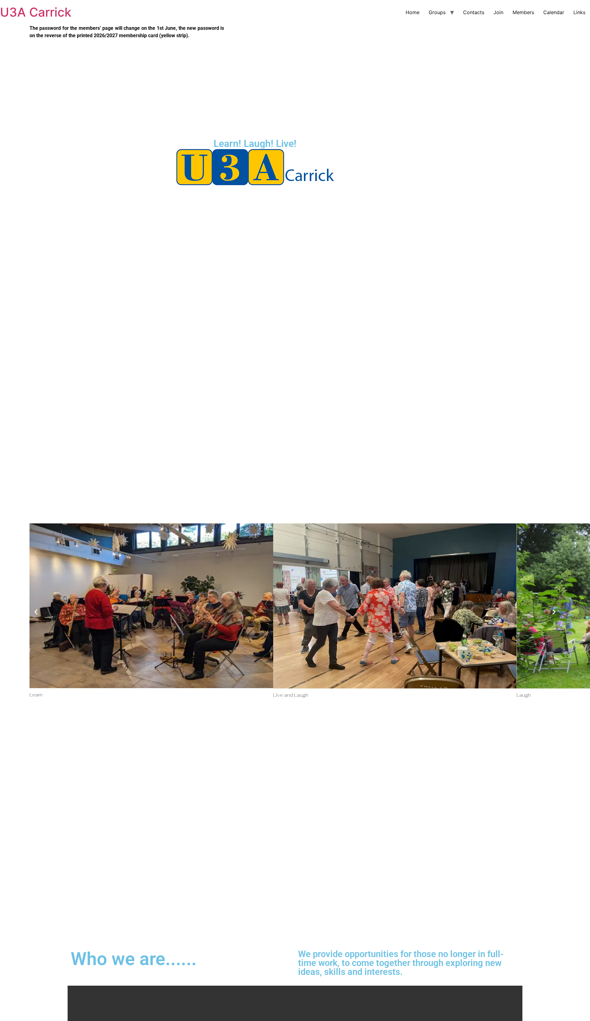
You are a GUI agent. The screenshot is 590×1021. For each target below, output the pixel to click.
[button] (36, 611)
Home (412, 12)
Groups (437, 12)
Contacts (473, 12)
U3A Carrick (35, 12)
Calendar (553, 12)
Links (579, 12)
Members (523, 12)
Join (498, 12)
